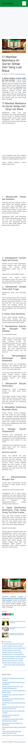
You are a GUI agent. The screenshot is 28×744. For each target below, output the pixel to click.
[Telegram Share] (10, 614)
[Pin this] (8, 614)
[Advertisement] (14, 22)
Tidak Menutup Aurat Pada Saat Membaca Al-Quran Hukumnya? (17, 634)
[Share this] (3, 614)
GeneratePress (22, 741)
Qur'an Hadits (7, 641)
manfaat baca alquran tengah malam (14, 643)
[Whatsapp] (13, 614)
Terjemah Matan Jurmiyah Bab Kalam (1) (13, 735)
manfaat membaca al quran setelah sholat (13, 648)
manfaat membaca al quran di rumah (12, 646)
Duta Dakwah (7, 3)
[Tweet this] (5, 614)
